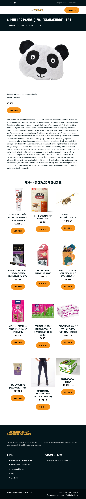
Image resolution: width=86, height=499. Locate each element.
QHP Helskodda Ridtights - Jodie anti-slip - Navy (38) (43, 393)
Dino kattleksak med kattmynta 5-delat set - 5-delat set (68, 273)
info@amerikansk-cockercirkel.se (67, 3)
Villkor (75, 492)
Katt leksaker (26, 94)
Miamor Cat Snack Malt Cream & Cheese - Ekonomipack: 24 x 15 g (17, 273)
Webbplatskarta (72, 495)
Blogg (13, 473)
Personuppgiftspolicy (55, 495)
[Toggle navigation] (9, 10)
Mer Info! (14, 110)
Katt (18, 94)
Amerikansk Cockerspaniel (21, 460)
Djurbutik (71, 10)
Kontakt (68, 492)
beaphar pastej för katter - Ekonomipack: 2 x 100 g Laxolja (17, 217)
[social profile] (14, 3)
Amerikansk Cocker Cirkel (21, 465)
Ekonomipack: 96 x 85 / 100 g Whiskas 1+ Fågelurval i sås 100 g (68, 329)
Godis (34, 94)
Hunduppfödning (17, 469)
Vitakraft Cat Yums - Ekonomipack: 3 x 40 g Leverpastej (18, 329)
